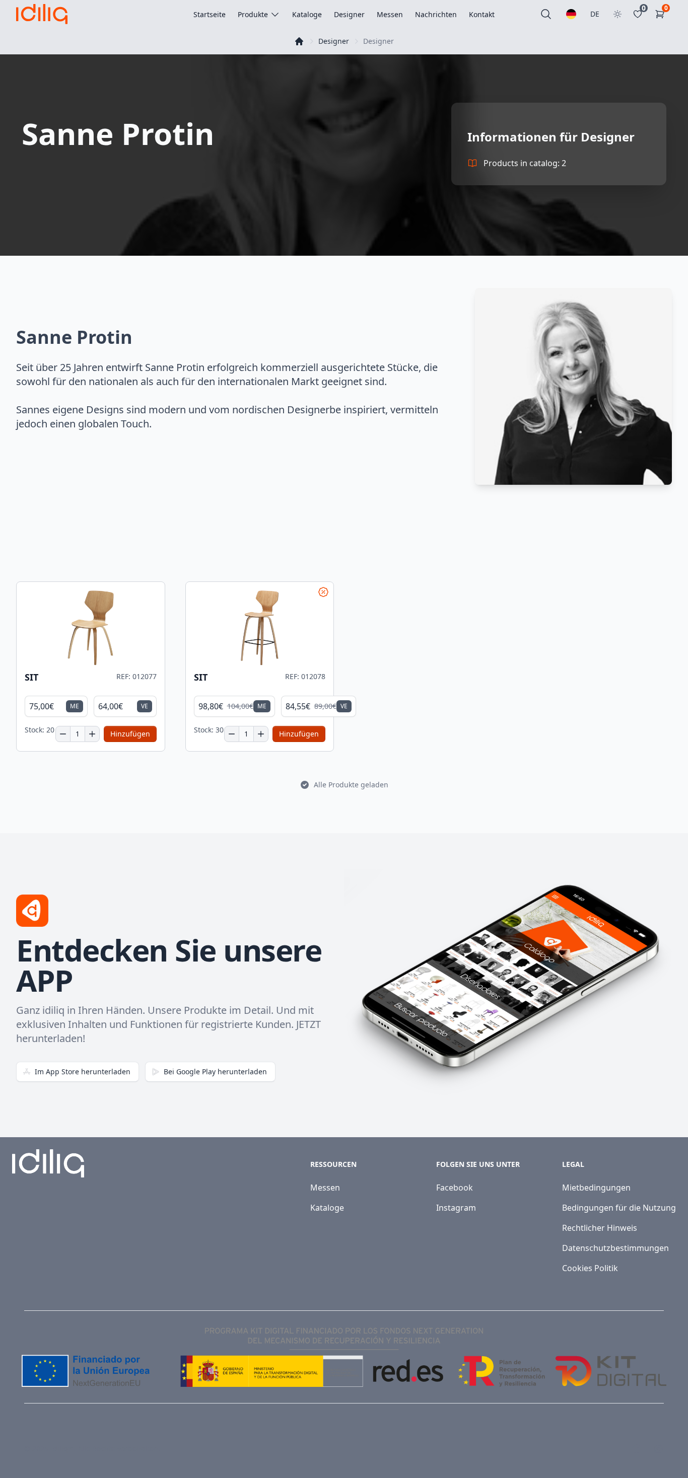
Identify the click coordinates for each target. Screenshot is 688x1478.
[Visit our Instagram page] (659, 1449)
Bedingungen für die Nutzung (619, 1207)
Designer (333, 41)
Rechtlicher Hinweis (599, 1227)
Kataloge (327, 1207)
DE (594, 14)
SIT (31, 677)
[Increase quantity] (92, 734)
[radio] (56, 706)
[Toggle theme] (617, 14)
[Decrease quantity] (63, 734)
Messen (325, 1187)
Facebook (454, 1187)
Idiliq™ (62, 1448)
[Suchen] (546, 14)
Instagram (456, 1207)
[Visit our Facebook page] (637, 1449)
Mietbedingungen (596, 1187)
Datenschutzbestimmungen (615, 1247)
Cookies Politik (590, 1268)
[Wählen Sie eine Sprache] (571, 14)
